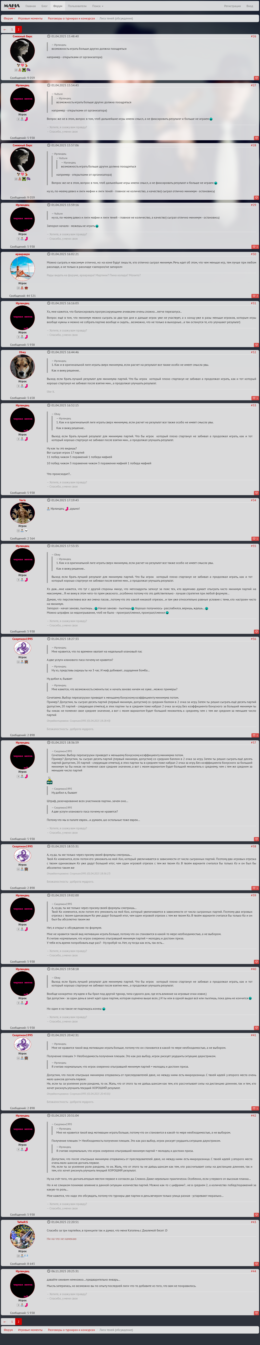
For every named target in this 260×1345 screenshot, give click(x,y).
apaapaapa (22, 254)
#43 (253, 1222)
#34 (253, 500)
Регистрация (232, 6)
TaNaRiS (22, 1222)
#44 (253, 1271)
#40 (253, 969)
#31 (253, 303)
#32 (253, 352)
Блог (44, 6)
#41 (253, 1035)
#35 (253, 546)
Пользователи (77, 6)
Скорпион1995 (22, 639)
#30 (253, 254)
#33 (253, 405)
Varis (22, 500)
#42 (253, 1115)
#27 (253, 85)
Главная (31, 6)
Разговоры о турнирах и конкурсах (71, 18)
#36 (253, 639)
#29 (253, 205)
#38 (253, 846)
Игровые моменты (30, 18)
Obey (22, 352)
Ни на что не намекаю (62, 1239)
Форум (57, 6)
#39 (253, 895)
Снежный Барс (22, 36)
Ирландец (22, 85)
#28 (253, 145)
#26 (253, 36)
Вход (249, 6)
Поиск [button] (96, 6)
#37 (253, 742)
